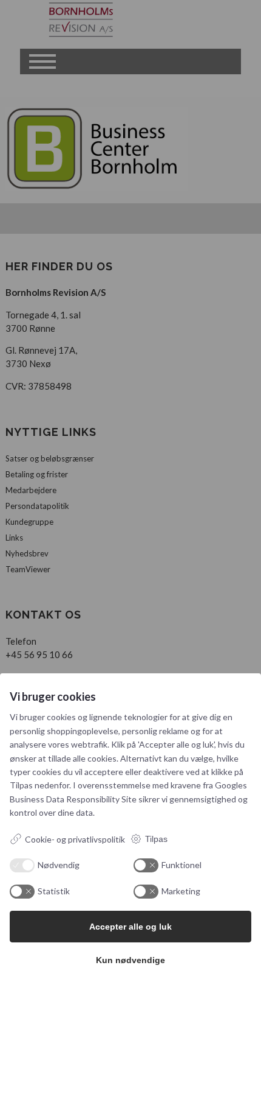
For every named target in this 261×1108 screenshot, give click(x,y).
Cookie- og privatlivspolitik (75, 839)
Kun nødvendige (130, 960)
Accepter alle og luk (130, 926)
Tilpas (156, 839)
